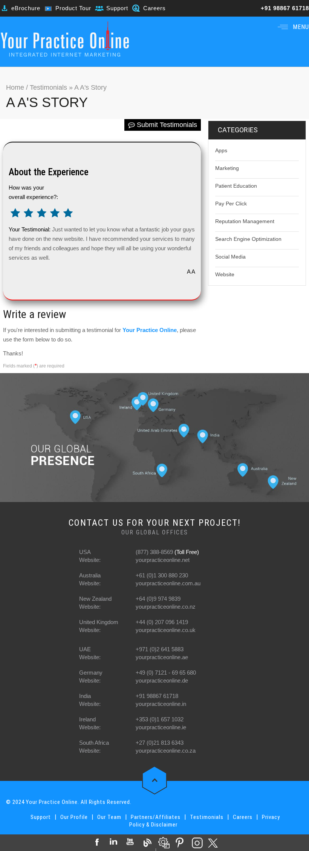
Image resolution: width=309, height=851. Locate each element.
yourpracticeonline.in (161, 704)
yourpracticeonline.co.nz (166, 606)
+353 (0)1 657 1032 (160, 719)
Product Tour (73, 8)
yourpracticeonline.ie (161, 727)
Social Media (230, 257)
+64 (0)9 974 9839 (158, 598)
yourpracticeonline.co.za (166, 750)
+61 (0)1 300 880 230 (162, 575)
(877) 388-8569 (154, 552)
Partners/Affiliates (156, 817)
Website (224, 274)
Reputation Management (244, 221)
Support (117, 8)
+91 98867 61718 (285, 8)
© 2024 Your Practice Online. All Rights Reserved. (69, 802)
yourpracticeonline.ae (162, 657)
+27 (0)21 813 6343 (160, 742)
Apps (221, 150)
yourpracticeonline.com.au (168, 583)
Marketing (227, 168)
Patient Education (236, 186)
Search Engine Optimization (248, 239)
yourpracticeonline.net (163, 560)
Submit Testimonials (166, 125)
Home (16, 87)
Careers (154, 8)
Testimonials (48, 87)
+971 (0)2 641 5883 (160, 649)
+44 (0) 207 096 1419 (162, 622)
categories (238, 130)
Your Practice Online (149, 330)
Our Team (109, 817)
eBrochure (25, 8)
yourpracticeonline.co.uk (166, 630)
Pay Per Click (231, 204)
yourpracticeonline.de (162, 680)
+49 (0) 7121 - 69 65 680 (166, 672)
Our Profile (74, 817)
